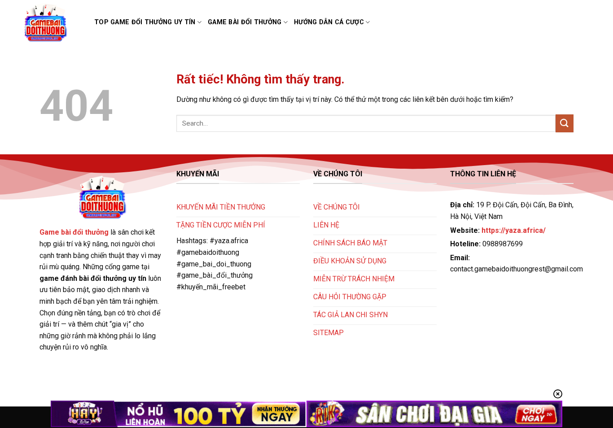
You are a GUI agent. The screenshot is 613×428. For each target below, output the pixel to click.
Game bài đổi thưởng (244, 22)
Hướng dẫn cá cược (329, 22)
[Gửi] (565, 123)
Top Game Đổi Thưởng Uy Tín (145, 22)
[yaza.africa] (51, 22)
